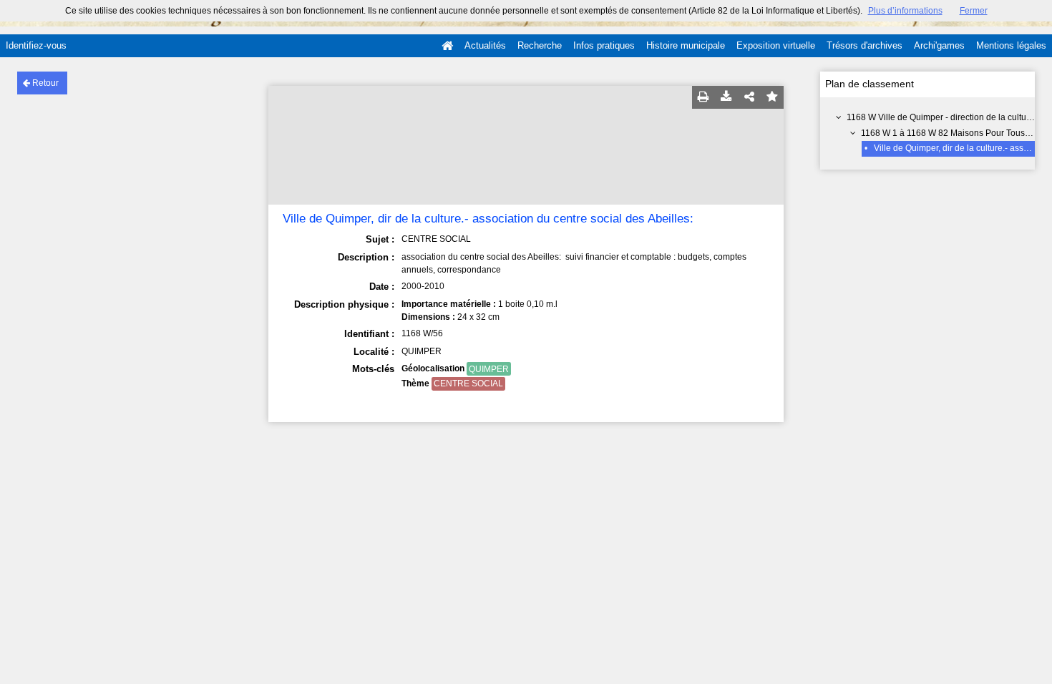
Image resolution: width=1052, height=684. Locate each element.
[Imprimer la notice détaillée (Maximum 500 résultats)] (703, 97)
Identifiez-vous (36, 45)
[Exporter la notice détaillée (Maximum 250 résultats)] (726, 97)
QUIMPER (489, 369)
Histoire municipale (685, 45)
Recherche (539, 45)
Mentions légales (1011, 45)
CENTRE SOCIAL (468, 383)
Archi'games (939, 45)
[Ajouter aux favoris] (772, 97)
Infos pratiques (604, 45)
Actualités (485, 45)
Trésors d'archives (864, 45)
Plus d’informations (905, 11)
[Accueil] (447, 45)
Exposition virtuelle (775, 45)
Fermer (974, 11)
